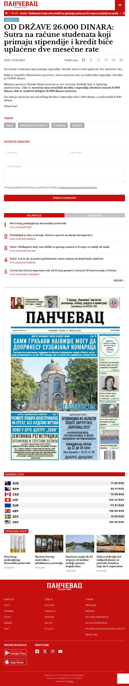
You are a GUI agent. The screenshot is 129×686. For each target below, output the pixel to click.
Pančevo (31, 239)
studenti (77, 125)
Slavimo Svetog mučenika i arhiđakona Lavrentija (49, 560)
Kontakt (90, 611)
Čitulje (49, 628)
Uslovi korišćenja (96, 623)
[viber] (106, 59)
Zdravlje (50, 611)
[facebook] (83, 59)
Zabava (8, 623)
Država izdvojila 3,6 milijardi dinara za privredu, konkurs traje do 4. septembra (110, 561)
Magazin (49, 617)
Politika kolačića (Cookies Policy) (105, 628)
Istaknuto (95, 215)
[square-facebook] (37, 651)
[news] (18, 544)
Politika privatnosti (97, 617)
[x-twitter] (45, 651)
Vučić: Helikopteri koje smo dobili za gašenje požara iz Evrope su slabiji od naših (64, 13)
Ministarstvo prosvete (33, 125)
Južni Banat (34, 274)
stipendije (59, 125)
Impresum (90, 605)
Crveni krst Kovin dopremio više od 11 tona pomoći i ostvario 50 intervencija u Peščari (63, 270)
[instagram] (53, 651)
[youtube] (60, 651)
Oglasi (48, 623)
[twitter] (91, 59)
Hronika (9, 611)
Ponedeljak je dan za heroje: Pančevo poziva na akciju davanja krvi (51, 235)
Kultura (49, 605)
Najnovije (34, 215)
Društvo (11, 19)
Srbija (48, 599)
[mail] (113, 59)
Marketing (91, 634)
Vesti (29, 227)
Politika (31, 251)
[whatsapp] (98, 59)
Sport (7, 617)
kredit (10, 125)
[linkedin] (121, 59)
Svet (7, 628)
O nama (89, 599)
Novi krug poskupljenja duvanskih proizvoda (38, 223)
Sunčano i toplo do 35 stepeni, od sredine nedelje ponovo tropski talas (79, 561)
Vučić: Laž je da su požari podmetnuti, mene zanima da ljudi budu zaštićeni (56, 258)
